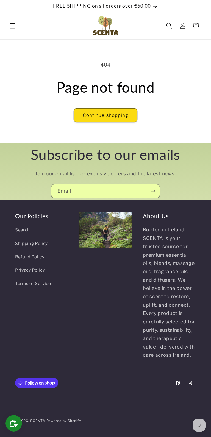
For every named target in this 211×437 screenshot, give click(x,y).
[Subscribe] (153, 191)
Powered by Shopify (63, 421)
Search (22, 230)
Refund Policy (30, 256)
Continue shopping (106, 115)
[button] (12, 25)
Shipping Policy (31, 243)
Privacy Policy (30, 270)
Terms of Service (33, 283)
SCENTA (37, 421)
